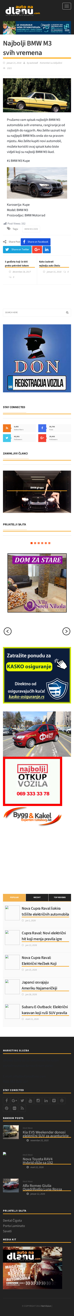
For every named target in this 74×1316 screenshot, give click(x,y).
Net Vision (46, 1306)
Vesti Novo (28, 1128)
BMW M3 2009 (31, 229)
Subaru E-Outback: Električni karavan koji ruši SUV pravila (45, 1010)
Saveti (7, 1231)
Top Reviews (60, 897)
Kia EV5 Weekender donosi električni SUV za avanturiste (45, 1134)
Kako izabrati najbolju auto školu (49, 263)
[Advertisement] (32, 859)
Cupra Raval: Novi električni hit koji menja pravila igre (44, 936)
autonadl (33, 63)
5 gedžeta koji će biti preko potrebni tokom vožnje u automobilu (17, 265)
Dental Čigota (12, 1220)
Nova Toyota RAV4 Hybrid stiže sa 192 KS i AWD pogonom (38, 1162)
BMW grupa (37, 488)
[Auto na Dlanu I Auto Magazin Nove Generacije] (22, 10)
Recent (37, 897)
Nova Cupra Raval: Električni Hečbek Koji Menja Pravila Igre (39, 963)
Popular (14, 897)
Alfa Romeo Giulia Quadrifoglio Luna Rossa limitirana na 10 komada (42, 1189)
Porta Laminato (14, 1226)
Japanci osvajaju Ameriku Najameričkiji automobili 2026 (39, 988)
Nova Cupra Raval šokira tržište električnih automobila (45, 911)
